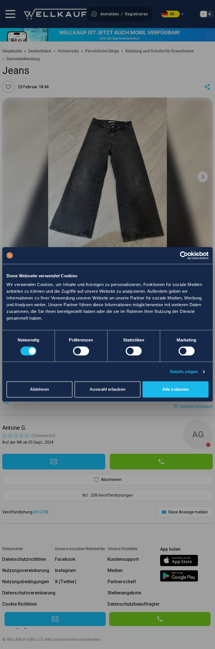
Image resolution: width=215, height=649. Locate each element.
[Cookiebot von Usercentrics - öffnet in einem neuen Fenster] (184, 255)
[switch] (81, 350)
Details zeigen (184, 371)
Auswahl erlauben (107, 389)
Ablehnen (39, 389)
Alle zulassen (175, 389)
